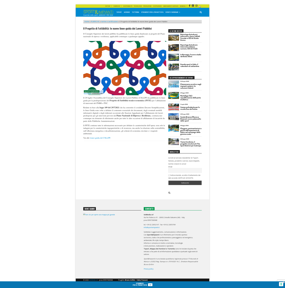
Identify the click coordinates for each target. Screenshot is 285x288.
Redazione (87, 93)
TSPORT (119, 12)
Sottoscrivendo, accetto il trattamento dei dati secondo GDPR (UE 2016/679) (184, 176)
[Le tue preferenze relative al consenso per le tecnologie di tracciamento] (281, 284)
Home (86, 21)
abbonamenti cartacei (170, 6)
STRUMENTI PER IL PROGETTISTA (152, 12)
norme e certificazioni (109, 21)
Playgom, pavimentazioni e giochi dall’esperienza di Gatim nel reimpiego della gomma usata (191, 131)
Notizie (107, 6)
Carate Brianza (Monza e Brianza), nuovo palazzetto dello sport (190, 119)
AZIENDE (127, 12)
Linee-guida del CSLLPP (100, 137)
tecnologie (138, 6)
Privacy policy (148, 269)
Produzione (147, 6)
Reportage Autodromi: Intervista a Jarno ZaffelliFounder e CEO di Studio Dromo (190, 37)
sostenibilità (127, 6)
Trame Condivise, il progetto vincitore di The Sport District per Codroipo (190, 144)
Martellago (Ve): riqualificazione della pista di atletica (190, 98)
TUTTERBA (135, 12)
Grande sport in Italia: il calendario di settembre (189, 65)
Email (170, 167)
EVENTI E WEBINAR (172, 12)
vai (150, 285)
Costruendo (157, 6)
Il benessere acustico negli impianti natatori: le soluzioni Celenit (190, 86)
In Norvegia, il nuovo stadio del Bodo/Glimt (190, 55)
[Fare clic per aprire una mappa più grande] (112, 235)
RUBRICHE (117, 6)
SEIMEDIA (182, 6)
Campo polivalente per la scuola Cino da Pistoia (190, 108)
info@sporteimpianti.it (152, 227)
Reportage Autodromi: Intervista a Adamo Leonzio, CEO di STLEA (189, 47)
